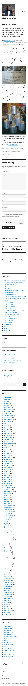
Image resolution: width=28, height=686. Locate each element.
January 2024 (7, 459)
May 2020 (6, 548)
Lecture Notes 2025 (10, 306)
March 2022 (7, 503)
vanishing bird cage (9, 650)
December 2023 (8, 461)
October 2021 (7, 513)
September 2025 (8, 419)
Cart (5, 326)
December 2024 (8, 437)
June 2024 (6, 449)
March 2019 (7, 576)
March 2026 (7, 407)
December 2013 (8, 614)
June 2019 (6, 570)
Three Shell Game (13, 144)
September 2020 (8, 540)
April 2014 (6, 606)
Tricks (16, 150)
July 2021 (6, 519)
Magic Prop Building (9, 354)
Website (4, 207)
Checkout (6, 328)
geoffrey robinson (6, 154)
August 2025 (7, 421)
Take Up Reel (8, 322)
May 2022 (6, 499)
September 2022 (8, 491)
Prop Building (7, 642)
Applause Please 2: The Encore (14, 282)
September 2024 (8, 443)
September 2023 (8, 467)
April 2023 (6, 477)
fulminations (5, 153)
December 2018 (8, 582)
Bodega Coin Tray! (10, 284)
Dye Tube (7, 288)
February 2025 (8, 433)
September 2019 (8, 564)
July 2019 (6, 568)
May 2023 (6, 475)
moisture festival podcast (11, 636)
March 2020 (7, 552)
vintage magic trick (9, 654)
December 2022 (8, 485)
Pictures (4, 150)
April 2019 (6, 574)
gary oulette (11, 153)
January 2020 (7, 556)
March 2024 (7, 455)
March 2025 (7, 431)
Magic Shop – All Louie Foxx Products (14, 280)
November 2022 (8, 487)
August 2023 (7, 469)
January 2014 (7, 612)
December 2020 (8, 534)
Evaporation (7, 626)
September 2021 (8, 515)
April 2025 (6, 429)
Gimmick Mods (8, 628)
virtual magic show (9, 656)
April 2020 (6, 550)
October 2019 (7, 562)
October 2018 (7, 586)
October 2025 (7, 417)
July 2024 (6, 447)
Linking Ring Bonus (9, 376)
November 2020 (8, 536)
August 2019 (7, 566)
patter (5, 638)
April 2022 (6, 501)
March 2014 (7, 608)
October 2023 (7, 465)
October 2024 (7, 441)
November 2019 (8, 560)
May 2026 (6, 403)
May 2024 (6, 451)
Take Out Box (9, 320)
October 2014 (7, 596)
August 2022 (7, 493)
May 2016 (6, 588)
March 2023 (7, 479)
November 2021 (8, 511)
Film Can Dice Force (10, 294)
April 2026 (7, 405)
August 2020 (7, 542)
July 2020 (6, 544)
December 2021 (8, 509)
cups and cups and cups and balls (13, 151)
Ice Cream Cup (9, 302)
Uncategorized (8, 648)
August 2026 (7, 397)
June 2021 (6, 521)
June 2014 (6, 602)
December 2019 (8, 558)
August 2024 (7, 445)
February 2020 (8, 554)
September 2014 (8, 598)
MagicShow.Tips (9, 18)
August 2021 (7, 517)
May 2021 (6, 523)
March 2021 (7, 528)
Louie (5, 148)
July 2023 (6, 471)
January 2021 (7, 532)
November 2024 (8, 439)
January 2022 (7, 507)
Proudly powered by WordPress (18, 683)
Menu (23, 11)
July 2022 (6, 495)
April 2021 (6, 526)
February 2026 (8, 409)
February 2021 (8, 530)
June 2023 (6, 473)
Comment (5, 171)
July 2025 (6, 423)
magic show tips (19, 148)
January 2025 (7, 435)
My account (7, 330)
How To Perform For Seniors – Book (15, 296)
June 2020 (6, 546)
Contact (4, 342)
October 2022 (7, 489)
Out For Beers (9, 308)
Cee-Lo (7, 286)
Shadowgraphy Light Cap (12, 314)
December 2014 (8, 592)
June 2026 (6, 401)
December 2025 (8, 413)
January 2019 (7, 580)
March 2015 (7, 590)
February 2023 (8, 481)
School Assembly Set (11, 312)
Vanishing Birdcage (9, 358)
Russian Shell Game (9, 40)
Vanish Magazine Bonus (10, 374)
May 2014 (6, 604)
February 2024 (8, 457)
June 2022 (6, 497)
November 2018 (8, 584)
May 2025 (6, 427)
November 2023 (8, 463)
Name (4, 193)
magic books (7, 630)
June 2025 (6, 425)
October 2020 (7, 538)
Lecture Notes (9, 304)
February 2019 (8, 578)
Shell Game (8, 316)
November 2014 (8, 594)
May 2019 (6, 572)
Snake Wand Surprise (11, 318)
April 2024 (6, 453)
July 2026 (6, 399)
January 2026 (7, 411)
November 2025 (8, 415)
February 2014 (8, 610)
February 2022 (8, 505)
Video (5, 652)
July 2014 (6, 600)
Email (4, 200)
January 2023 (7, 483)
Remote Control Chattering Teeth (14, 310)
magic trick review (9, 634)
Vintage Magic (8, 324)
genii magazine (18, 153)
